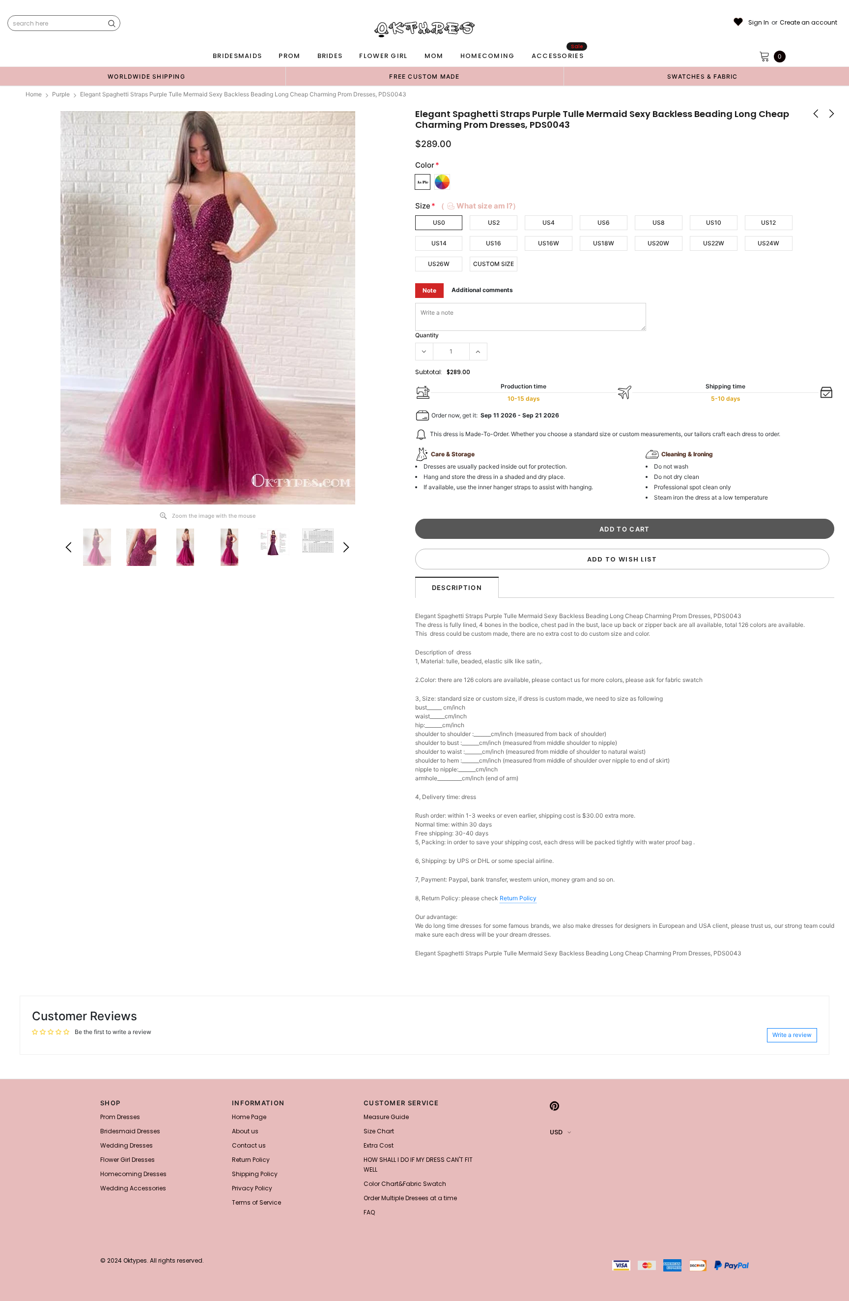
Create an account (808, 23)
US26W (439, 263)
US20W (658, 243)
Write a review (792, 1034)
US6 (603, 222)
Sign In (758, 23)
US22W (713, 243)
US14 (439, 243)
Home (34, 94)
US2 (494, 222)
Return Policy (518, 898)
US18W (603, 243)
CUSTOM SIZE (493, 263)
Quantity (427, 335)
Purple (61, 94)
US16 (493, 243)
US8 (658, 222)
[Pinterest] (554, 1105)
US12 (768, 222)
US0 (439, 222)
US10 (713, 222)
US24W (768, 243)
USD (556, 1132)
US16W (548, 243)
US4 (548, 222)
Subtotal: (428, 372)
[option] (146, 76)
